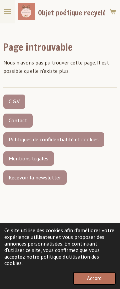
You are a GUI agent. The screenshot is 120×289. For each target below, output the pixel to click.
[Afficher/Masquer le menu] (7, 11)
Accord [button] (94, 278)
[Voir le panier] (112, 11)
